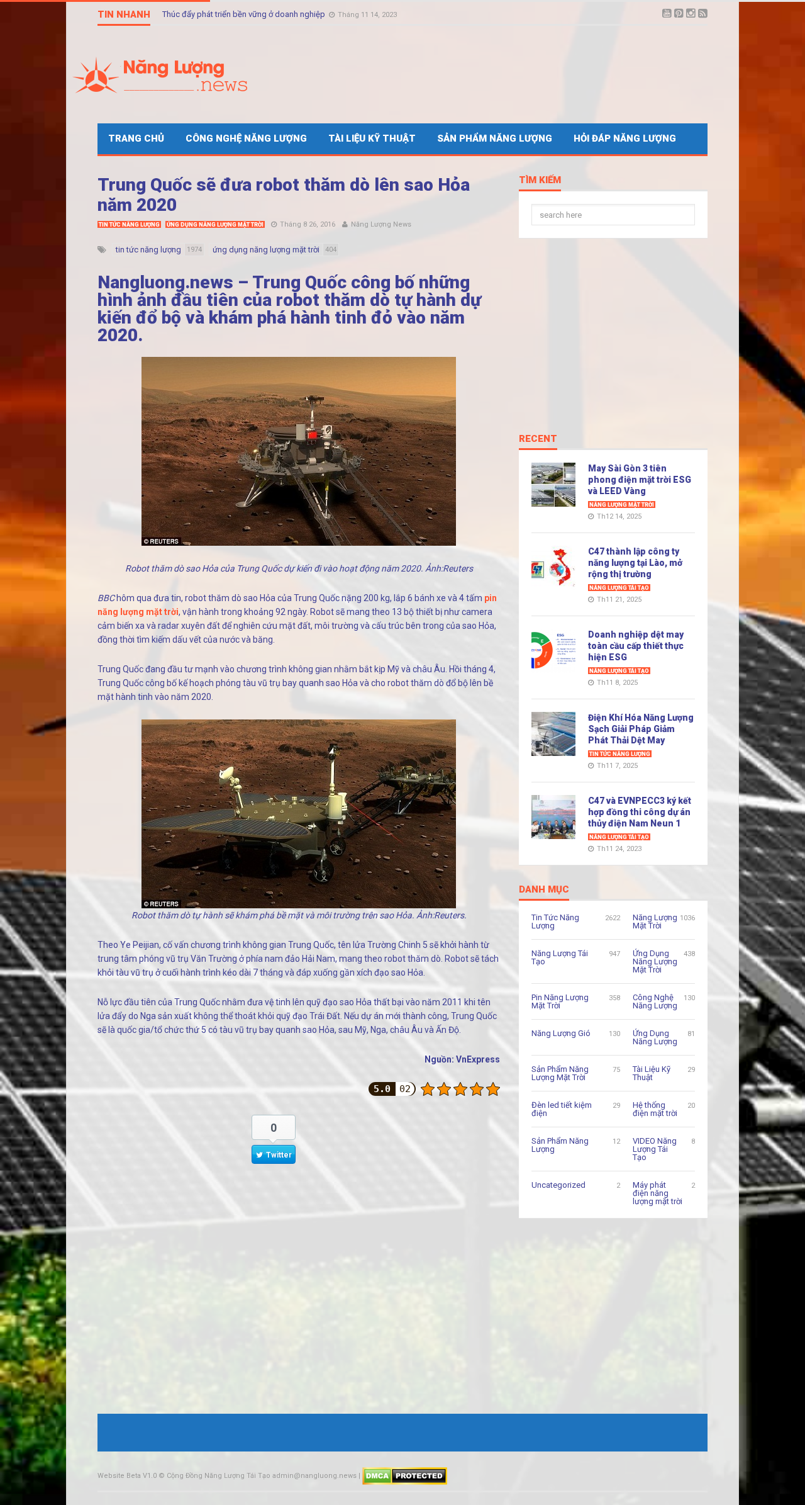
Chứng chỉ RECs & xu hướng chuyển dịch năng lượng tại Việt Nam (279, 8)
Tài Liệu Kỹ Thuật (372, 138)
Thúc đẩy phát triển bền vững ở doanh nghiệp (244, 20)
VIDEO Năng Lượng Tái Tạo (655, 1149)
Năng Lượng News (381, 224)
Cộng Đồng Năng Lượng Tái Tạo (218, 1476)
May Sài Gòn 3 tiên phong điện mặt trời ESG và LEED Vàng (639, 479)
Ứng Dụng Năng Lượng (655, 1037)
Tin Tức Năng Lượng (129, 225)
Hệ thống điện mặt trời (655, 1109)
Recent (538, 439)
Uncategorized (558, 1185)
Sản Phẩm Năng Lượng (494, 138)
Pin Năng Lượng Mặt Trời (560, 1001)
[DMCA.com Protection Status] (404, 1476)
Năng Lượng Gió (561, 1033)
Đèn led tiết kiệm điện (561, 1109)
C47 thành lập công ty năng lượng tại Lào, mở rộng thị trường (635, 562)
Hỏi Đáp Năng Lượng (625, 138)
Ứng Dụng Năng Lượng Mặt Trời (215, 225)
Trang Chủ (136, 138)
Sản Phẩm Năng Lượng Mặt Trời (560, 1073)
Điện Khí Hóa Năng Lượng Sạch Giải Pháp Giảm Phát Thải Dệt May (641, 729)
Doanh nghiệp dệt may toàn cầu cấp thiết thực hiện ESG (636, 645)
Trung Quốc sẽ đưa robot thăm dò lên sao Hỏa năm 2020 (283, 194)
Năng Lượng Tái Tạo (619, 588)
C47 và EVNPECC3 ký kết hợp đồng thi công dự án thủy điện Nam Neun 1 (639, 812)
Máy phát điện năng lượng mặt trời (657, 1193)
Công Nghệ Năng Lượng (246, 138)
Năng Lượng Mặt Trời (621, 505)
